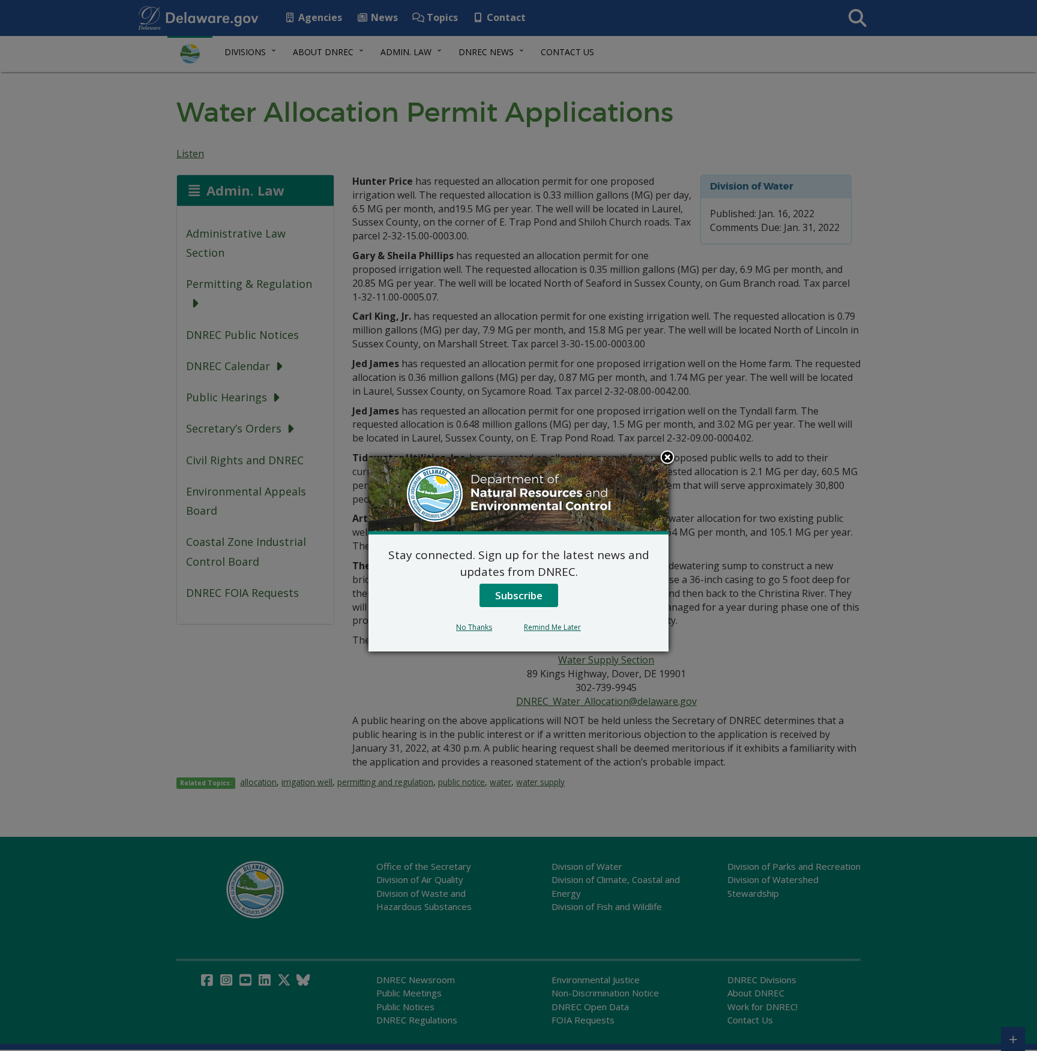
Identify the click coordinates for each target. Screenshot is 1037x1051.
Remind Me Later (552, 627)
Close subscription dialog (667, 458)
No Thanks (474, 627)
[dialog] (518, 554)
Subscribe (519, 595)
